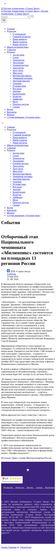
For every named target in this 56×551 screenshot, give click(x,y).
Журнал (11, 114)
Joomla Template (9, 547)
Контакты (12, 112)
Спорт (16, 57)
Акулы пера (18, 55)
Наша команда (20, 39)
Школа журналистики (17, 47)
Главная (11, 29)
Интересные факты (22, 75)
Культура (17, 96)
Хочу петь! (18, 70)
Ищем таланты (20, 42)
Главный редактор (22, 36)
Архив (40, 487)
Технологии (18, 60)
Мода (15, 101)
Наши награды (20, 44)
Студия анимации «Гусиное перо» (23, 117)
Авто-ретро (18, 68)
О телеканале (19, 34)
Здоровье (17, 83)
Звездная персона (21, 81)
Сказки (16, 107)
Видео (10, 109)
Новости (21, 487)
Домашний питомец (22, 78)
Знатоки (17, 91)
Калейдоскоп (19, 94)
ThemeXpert (25, 547)
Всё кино (17, 88)
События (11, 49)
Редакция (9, 487)
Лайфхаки (18, 99)
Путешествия (19, 86)
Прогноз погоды (21, 104)
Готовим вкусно (20, 65)
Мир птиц (18, 73)
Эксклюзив (18, 62)
